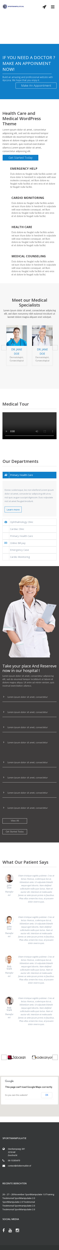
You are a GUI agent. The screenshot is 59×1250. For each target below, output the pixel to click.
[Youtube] (12, 1230)
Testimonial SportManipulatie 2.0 (18, 1198)
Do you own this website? (16, 1095)
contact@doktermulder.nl (19, 1165)
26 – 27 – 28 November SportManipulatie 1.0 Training (28, 1194)
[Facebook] (5, 1230)
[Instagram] (19, 1230)
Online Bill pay (18, 543)
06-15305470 (14, 1160)
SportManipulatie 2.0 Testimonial (18, 1201)
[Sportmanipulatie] (13, 6)
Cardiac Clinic (17, 529)
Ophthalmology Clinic (21, 522)
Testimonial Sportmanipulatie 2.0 (18, 1205)
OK (46, 1095)
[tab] (29, 475)
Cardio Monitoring (20, 556)
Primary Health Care (21, 475)
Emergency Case (19, 549)
